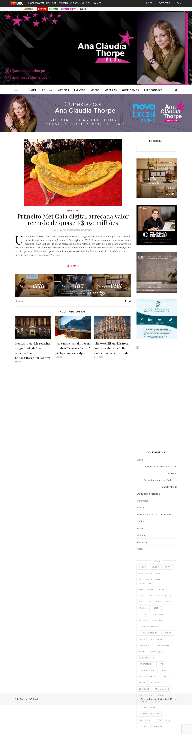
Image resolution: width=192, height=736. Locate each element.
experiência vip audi (150, 639)
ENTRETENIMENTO (69, 9)
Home (33, 89)
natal (142, 683)
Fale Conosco (153, 89)
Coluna (47, 89)
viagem (158, 726)
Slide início (141, 541)
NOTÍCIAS (42, 9)
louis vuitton (147, 670)
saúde (156, 701)
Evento (168, 633)
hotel (142, 651)
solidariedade (147, 707)
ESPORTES (53, 9)
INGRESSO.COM (36, 3)
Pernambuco (162, 689)
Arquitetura (146, 589)
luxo (164, 670)
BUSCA (149, 3)
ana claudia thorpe (150, 573)
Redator (20, 301)
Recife (161, 695)
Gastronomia (164, 645)
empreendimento (148, 627)
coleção (143, 614)
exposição (145, 645)
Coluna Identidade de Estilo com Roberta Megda (160, 483)
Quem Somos (130, 89)
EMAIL (180, 3)
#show (155, 567)
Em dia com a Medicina (148, 493)
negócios (156, 683)
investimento (147, 658)
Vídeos (95, 89)
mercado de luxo (149, 676)
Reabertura (145, 695)
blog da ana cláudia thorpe (155, 602)
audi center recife (160, 595)
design (142, 620)
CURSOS (74, 3)
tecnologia (163, 720)
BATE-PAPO (164, 3)
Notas (139, 528)
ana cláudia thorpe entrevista (150, 581)
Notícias (63, 89)
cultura (159, 614)
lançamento (146, 664)
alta (167, 567)
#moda (142, 567)
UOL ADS (97, 3)
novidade (144, 689)
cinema (155, 608)
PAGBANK (63, 3)
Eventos (79, 89)
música (168, 676)
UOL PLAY (85, 3)
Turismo (143, 726)
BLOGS (83, 9)
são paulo (145, 720)
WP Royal (33, 699)
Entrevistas (142, 500)
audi (141, 595)
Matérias (111, 89)
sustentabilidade (149, 714)
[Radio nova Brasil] (96, 130)
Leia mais (73, 265)
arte (162, 589)
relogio (143, 701)
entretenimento (148, 633)
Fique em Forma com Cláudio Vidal (153, 514)
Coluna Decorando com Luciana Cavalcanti (161, 470)
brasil (142, 608)
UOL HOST (51, 3)
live (161, 664)
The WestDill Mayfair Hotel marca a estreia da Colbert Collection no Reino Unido (111, 348)
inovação (156, 651)
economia (157, 620)
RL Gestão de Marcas (167, 699)
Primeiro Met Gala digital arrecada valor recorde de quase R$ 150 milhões (73, 219)
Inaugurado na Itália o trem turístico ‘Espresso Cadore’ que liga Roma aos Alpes (73, 348)
